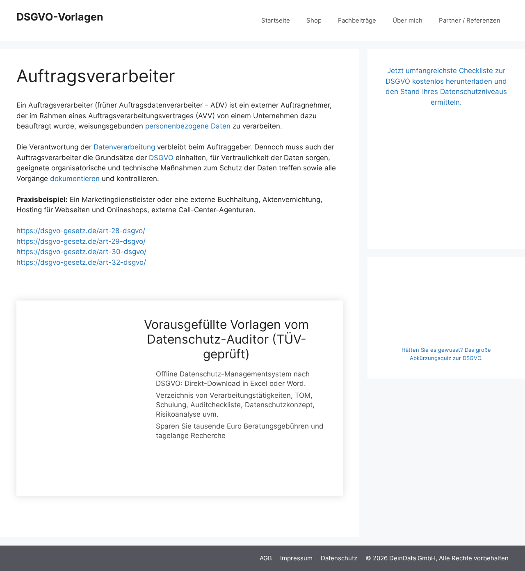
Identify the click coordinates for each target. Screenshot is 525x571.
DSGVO (161, 158)
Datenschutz (339, 558)
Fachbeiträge (357, 20)
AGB (266, 558)
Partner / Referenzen (469, 20)
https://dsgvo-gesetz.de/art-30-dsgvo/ (81, 252)
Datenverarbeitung (124, 147)
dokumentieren (75, 178)
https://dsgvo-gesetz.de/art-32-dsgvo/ (81, 262)
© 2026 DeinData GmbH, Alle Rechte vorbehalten (437, 558)
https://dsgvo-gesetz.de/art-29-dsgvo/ (81, 241)
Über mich (407, 20)
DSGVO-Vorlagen (59, 17)
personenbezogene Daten (188, 126)
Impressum (296, 558)
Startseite (275, 20)
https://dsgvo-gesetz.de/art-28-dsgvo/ (80, 231)
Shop (314, 20)
